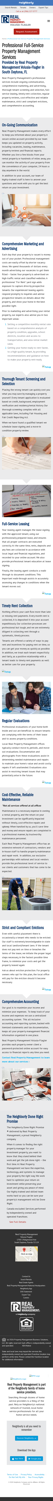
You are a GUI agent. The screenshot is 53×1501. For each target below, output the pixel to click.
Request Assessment (26, 31)
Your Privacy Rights (35, 1477)
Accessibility (39, 1474)
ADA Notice (26, 1345)
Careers (26, 1298)
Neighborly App (26, 1288)
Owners (32, 7)
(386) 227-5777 (30, 11)
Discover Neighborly (25, 1438)
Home (4, 39)
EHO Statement (26, 1292)
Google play (35, 1458)
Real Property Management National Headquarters (26, 1285)
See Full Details (17, 1221)
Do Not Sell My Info (17, 1477)
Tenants (23, 7)
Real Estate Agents (26, 1282)
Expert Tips (43, 7)
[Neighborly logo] (26, 2)
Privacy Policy (26, 1474)
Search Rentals (11, 7)
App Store (18, 1458)
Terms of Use (12, 1474)
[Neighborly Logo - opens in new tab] (26, 1378)
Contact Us (26, 1276)
